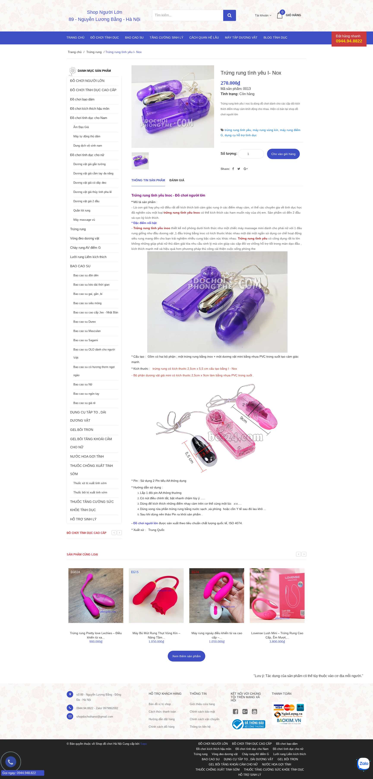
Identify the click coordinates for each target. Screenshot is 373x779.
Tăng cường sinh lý (166, 37)
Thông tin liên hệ (200, 726)
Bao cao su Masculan (87, 331)
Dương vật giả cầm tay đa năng (93, 173)
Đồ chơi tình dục (104, 37)
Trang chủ (75, 37)
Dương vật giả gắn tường (89, 164)
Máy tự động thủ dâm (86, 136)
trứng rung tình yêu (238, 130)
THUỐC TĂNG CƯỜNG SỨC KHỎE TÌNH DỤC (92, 506)
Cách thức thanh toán (162, 711)
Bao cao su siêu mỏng (87, 303)
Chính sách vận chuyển (204, 719)
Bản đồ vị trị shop (160, 704)
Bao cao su (134, 37)
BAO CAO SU (80, 266)
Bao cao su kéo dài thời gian (91, 284)
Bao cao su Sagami (85, 340)
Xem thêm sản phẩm (186, 656)
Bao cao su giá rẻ (84, 403)
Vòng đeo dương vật (84, 238)
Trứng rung (94, 52)
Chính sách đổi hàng (161, 726)
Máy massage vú (84, 219)
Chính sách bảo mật (202, 711)
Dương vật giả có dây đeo (89, 182)
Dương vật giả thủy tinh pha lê (92, 192)
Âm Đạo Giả (81, 127)
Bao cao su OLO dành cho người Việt (94, 353)
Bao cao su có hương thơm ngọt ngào (94, 371)
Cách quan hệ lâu (204, 37)
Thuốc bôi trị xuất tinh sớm (90, 492)
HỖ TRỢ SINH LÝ (83, 519)
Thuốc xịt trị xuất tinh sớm (90, 483)
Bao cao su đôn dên (85, 275)
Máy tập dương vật (241, 37)
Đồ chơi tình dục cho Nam (88, 118)
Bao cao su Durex (84, 321)
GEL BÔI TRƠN (81, 430)
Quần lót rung (81, 210)
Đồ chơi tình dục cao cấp (86, 533)
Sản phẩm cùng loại (82, 554)
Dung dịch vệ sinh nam (87, 145)
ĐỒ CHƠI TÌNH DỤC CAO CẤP (93, 90)
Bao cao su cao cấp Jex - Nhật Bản (95, 312)
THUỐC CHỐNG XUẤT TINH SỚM (91, 470)
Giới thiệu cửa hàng (202, 704)
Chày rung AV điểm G (85, 247)
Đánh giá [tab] (176, 180)
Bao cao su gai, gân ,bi (87, 294)
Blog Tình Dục (275, 37)
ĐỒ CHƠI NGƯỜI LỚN (87, 81)
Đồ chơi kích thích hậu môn (89, 108)
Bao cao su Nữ (82, 384)
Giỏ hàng (293, 15)
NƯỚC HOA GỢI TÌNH (87, 456)
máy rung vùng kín (265, 130)
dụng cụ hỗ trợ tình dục (241, 135)
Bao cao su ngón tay (86, 393)
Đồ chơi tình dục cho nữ (87, 155)
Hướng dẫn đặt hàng (162, 719)
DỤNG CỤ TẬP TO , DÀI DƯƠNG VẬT (88, 416)
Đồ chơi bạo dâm (82, 99)
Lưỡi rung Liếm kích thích (88, 257)
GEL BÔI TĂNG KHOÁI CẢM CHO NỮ (91, 443)
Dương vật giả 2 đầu (86, 201)
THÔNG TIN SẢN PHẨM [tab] (148, 180)
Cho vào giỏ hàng (283, 154)
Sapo (143, 743)
